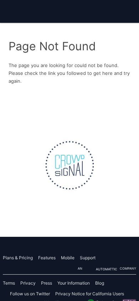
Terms (9, 283)
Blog (99, 283)
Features (47, 257)
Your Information (73, 283)
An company (107, 268)
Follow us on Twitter (30, 293)
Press (46, 283)
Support (88, 257)
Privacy (28, 283)
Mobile (67, 257)
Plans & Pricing (18, 257)
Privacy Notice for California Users (89, 293)
